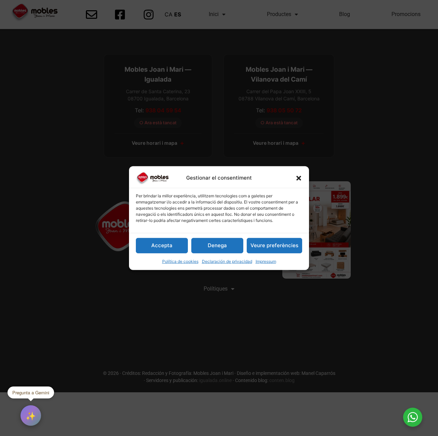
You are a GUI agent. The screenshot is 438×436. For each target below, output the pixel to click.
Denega (217, 245)
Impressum (266, 261)
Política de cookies (180, 261)
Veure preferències (274, 245)
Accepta (161, 245)
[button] (298, 177)
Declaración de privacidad (227, 261)
